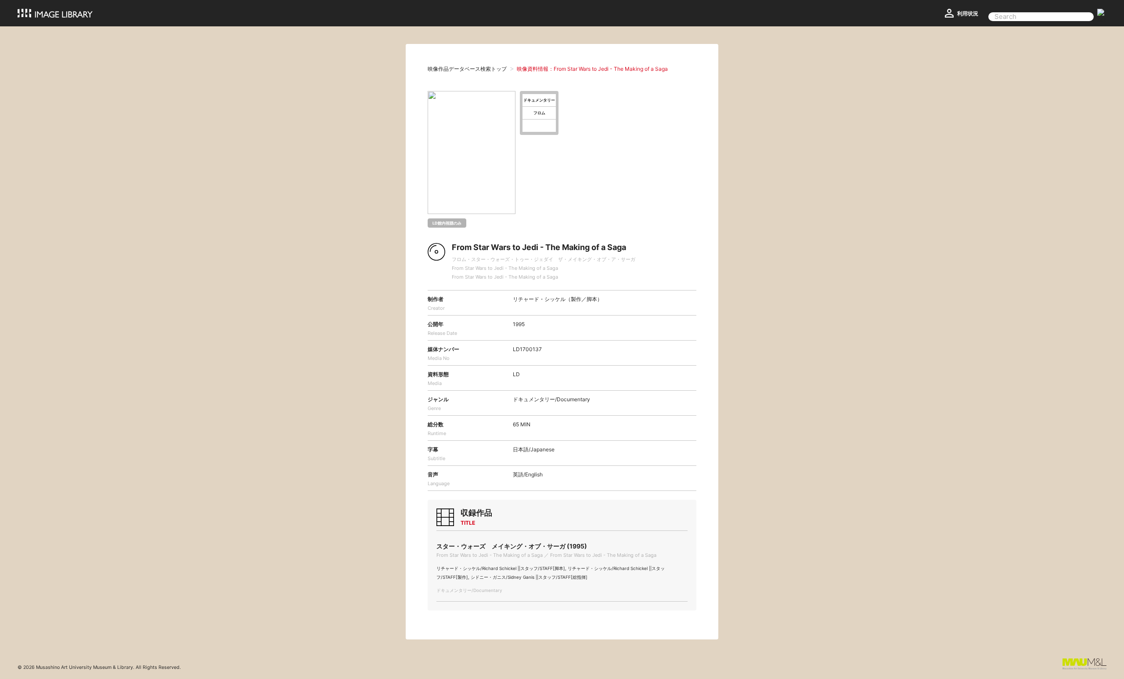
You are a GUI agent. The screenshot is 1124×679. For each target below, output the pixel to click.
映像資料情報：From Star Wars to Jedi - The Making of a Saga (592, 68)
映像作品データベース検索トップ (467, 68)
